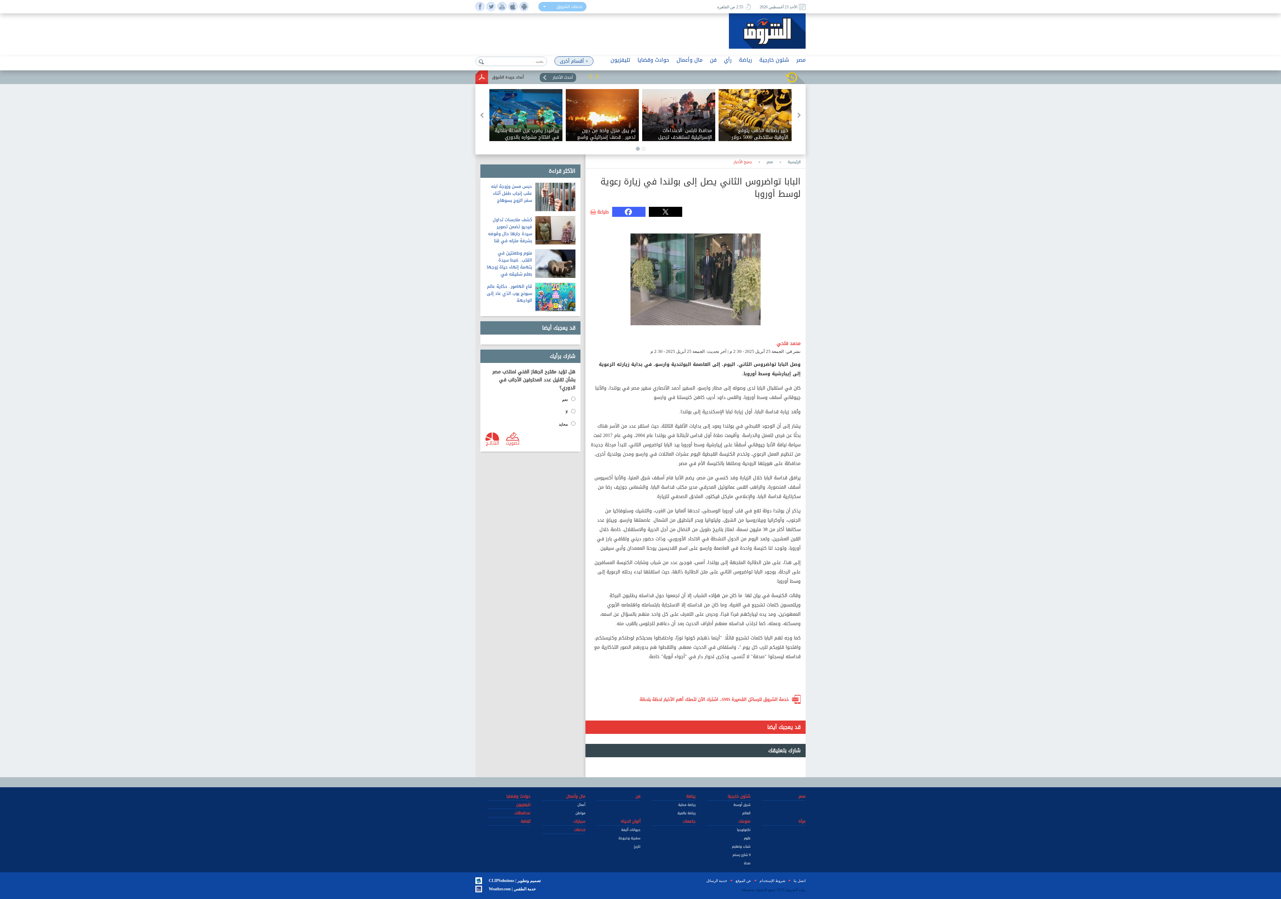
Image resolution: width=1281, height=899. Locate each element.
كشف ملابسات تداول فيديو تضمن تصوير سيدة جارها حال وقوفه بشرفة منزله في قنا (510, 230)
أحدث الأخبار (563, 77)
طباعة (603, 212)
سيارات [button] (579, 821)
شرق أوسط (742, 805)
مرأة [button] (802, 821)
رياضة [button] (745, 60)
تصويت (512, 443)
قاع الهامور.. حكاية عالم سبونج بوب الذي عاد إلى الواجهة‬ (509, 293)
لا (566, 412)
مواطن (580, 813)
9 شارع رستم (742, 855)
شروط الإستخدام (772, 881)
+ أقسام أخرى (574, 61)
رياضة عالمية (687, 813)
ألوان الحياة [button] (630, 821)
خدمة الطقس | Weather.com (512, 889)
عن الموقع (743, 881)
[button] (590, 76)
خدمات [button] (579, 829)
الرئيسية (794, 162)
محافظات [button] (522, 813)
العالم (746, 813)
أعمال (581, 805)
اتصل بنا (800, 881)
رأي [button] (728, 60)
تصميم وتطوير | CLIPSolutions (515, 880)
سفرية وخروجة (629, 838)
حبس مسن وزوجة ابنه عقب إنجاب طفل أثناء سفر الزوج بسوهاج (511, 193)
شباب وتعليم (741, 846)
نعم (565, 399)
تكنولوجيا (744, 830)
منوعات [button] (744, 821)
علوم (747, 838)
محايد (563, 424)
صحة (747, 863)
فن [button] (713, 60)
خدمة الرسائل (716, 881)
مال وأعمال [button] (690, 60)
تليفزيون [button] (620, 60)
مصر (770, 162)
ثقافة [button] (525, 821)
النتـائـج (492, 443)
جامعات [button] (689, 821)
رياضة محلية (687, 805)
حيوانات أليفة (630, 830)
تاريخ (637, 846)
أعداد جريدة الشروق (508, 77)
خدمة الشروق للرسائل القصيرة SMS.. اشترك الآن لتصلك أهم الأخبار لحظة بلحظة (714, 699)
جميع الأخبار (743, 162)
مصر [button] (801, 60)
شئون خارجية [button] (774, 60)
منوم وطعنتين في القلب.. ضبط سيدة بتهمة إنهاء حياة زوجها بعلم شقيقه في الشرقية (509, 267)
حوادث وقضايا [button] (653, 60)
